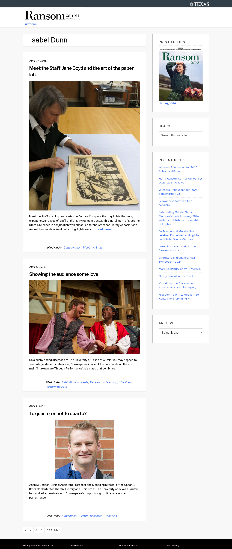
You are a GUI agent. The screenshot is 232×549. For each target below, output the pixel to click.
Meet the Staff (92, 247)
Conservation (72, 247)
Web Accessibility (128, 545)
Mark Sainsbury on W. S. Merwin (180, 268)
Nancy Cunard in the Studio (176, 276)
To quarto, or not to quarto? (57, 413)
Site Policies (77, 545)
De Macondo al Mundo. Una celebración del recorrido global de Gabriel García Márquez (179, 235)
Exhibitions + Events (75, 382)
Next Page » (52, 530)
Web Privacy (173, 545)
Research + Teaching (103, 382)
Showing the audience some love (63, 274)
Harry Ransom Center (36, 545)
